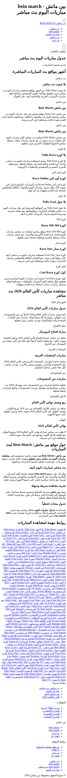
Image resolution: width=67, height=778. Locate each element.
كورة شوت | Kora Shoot (42, 653)
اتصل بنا (55, 736)
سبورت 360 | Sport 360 (24, 662)
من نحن (56, 40)
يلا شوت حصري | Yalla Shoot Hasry (42, 674)
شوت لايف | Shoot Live (30, 547)
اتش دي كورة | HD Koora (47, 638)
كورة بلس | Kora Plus (39, 538)
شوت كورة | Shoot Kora (43, 612)
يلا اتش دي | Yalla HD (44, 671)
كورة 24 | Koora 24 (18, 641)
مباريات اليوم (53, 34)
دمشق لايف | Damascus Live (33, 561)
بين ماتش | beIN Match (37, 541)
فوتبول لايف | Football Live (41, 556)
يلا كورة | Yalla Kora (14, 529)
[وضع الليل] (64, 47)
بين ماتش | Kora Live (55, 532)
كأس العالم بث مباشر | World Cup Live (31, 623)
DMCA (56, 750)
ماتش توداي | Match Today (52, 659)
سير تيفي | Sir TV (45, 662)
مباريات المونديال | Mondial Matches (37, 629)
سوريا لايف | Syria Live (17, 665)
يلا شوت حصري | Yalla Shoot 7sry (35, 570)
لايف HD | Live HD (31, 544)
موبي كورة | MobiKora (44, 585)
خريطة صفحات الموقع (48, 747)
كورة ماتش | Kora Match (27, 650)
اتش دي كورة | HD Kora (47, 550)
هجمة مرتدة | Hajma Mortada (19, 638)
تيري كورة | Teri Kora (38, 668)
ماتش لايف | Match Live (42, 579)
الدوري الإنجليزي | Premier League (29, 615)
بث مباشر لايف (52, 694)
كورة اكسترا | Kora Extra (20, 535)
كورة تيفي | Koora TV (42, 647)
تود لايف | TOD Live (45, 564)
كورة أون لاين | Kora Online (29, 532)
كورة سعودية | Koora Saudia (16, 588)
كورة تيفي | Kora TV (17, 538)
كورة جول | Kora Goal (44, 535)
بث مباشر (54, 37)
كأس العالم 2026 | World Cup (36, 620)
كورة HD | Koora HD (18, 579)
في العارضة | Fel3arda (54, 635)
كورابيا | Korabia (39, 656)
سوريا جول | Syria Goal (23, 559)
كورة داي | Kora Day (55, 567)
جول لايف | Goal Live (20, 606)
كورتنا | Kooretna (23, 576)
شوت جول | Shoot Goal (17, 600)
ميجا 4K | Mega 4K (11, 544)
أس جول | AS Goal (15, 541)
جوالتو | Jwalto (36, 641)
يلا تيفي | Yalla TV (51, 679)
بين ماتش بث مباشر (49, 688)
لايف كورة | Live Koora (15, 556)
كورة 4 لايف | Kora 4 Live (18, 647)
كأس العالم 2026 (51, 697)
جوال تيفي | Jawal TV (55, 641)
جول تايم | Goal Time (39, 600)
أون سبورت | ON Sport (43, 588)
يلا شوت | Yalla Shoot (55, 529)
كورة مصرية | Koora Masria (52, 591)
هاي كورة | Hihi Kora (32, 603)
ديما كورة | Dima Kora (23, 550)
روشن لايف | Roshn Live (24, 591)
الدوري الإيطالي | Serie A (34, 618)
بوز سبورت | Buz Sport (15, 632)
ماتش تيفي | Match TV (54, 547)
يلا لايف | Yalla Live (34, 529)
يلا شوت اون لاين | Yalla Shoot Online (30, 573)
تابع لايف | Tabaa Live (42, 606)
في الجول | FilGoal (34, 567)
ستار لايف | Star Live (31, 553)
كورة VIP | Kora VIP (33, 597)
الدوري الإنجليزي (51, 711)
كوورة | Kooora (24, 585)
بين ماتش (55, 28)
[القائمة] (64, 20)
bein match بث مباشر (49, 767)
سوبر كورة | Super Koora (42, 665)
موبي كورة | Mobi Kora (26, 659)
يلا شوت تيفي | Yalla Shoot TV (38, 677)
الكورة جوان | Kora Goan (53, 650)
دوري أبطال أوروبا (50, 708)
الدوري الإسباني (51, 716)
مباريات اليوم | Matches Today (50, 559)
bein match (54, 31)
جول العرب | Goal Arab (54, 544)
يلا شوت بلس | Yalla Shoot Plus (18, 564)
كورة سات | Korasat (26, 609)
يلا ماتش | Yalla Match (43, 576)
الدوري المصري (51, 713)
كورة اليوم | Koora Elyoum (31, 644)
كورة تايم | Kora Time (19, 653)
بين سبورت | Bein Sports (40, 632)
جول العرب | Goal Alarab (30, 635)
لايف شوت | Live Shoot (18, 656)
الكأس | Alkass (52, 597)
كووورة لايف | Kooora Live (30, 582)
